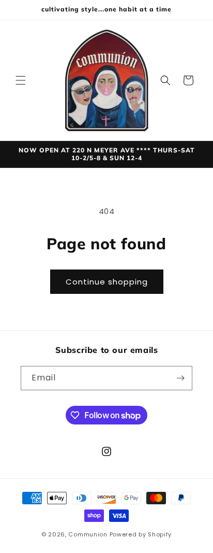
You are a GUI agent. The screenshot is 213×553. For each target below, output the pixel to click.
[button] (20, 80)
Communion (87, 534)
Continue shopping (107, 281)
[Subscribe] (180, 378)
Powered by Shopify (141, 534)
